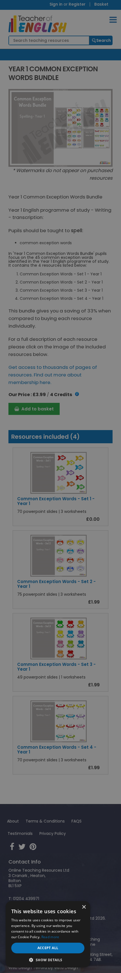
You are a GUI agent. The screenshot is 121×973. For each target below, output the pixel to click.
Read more (50, 937)
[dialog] (60, 486)
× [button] (84, 907)
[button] (47, 959)
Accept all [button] (48, 947)
